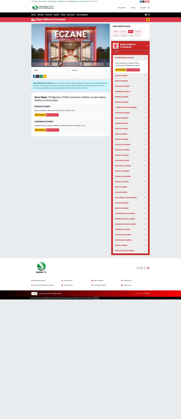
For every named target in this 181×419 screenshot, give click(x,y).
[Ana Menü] (149, 15)
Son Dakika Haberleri (99, 285)
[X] (141, 268)
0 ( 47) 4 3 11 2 (53, 115)
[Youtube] (148, 268)
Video (133, 8)
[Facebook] (137, 268)
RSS (35, 293)
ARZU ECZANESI (121, 134)
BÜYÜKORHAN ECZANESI (124, 57)
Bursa (33, 15)
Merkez (116, 35)
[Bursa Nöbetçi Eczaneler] (147, 46)
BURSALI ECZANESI (122, 150)
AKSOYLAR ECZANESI (123, 240)
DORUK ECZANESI (122, 155)
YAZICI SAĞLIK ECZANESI (124, 250)
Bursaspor (71, 15)
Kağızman (138, 31)
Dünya (63, 15)
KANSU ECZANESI (122, 102)
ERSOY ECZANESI (121, 208)
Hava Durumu (68, 280)
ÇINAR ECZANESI (121, 123)
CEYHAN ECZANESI (122, 113)
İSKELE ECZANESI (121, 139)
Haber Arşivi (127, 285)
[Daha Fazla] (44, 76)
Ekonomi (48, 15)
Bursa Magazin (82, 15)
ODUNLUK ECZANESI (123, 176)
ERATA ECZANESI (121, 81)
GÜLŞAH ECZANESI (122, 86)
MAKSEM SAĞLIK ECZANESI (125, 224)
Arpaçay (123, 31)
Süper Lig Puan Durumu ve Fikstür (44, 285)
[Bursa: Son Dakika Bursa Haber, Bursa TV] (42, 7)
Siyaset (56, 15)
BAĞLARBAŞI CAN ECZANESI (126, 197)
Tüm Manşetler (68, 285)
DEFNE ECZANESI (121, 97)
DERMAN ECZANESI (122, 91)
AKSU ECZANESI (121, 75)
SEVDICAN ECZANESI (123, 235)
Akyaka (116, 31)
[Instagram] (144, 268)
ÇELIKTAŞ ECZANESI (122, 144)
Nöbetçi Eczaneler (39, 280)
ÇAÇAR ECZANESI (122, 203)
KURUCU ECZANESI (122, 171)
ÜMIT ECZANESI (121, 187)
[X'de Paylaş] (37, 76)
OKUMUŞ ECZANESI (122, 229)
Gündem (40, 15)
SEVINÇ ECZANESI (122, 182)
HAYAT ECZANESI (121, 118)
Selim (131, 35)
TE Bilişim (147, 293)
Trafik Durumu (127, 280)
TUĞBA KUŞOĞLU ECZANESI (126, 107)
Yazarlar (143, 8)
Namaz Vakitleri (98, 280)
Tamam (96, 298)
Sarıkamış (124, 35)
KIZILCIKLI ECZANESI (123, 166)
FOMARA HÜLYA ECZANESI (125, 213)
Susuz (138, 35)
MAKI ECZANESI (121, 245)
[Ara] (149, 8)
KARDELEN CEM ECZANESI (125, 219)
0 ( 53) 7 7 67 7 (53, 130)
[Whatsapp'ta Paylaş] (41, 76)
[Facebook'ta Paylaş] (34, 76)
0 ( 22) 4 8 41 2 (134, 70)
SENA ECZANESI (121, 192)
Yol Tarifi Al (41, 115)
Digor (130, 31)
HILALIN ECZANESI (122, 160)
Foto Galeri (122, 8)
